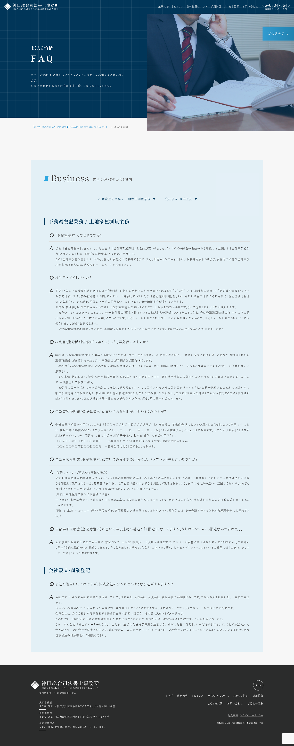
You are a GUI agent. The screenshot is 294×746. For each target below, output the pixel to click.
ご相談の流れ (278, 33)
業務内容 (163, 6)
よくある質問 (231, 6)
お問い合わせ (250, 6)
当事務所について (197, 6)
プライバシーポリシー (251, 715)
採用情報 (216, 6)
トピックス (178, 6)
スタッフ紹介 (240, 695)
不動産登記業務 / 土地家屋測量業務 (124, 199)
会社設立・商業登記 (178, 199)
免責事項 (233, 715)
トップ (169, 695)
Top (258, 685)
